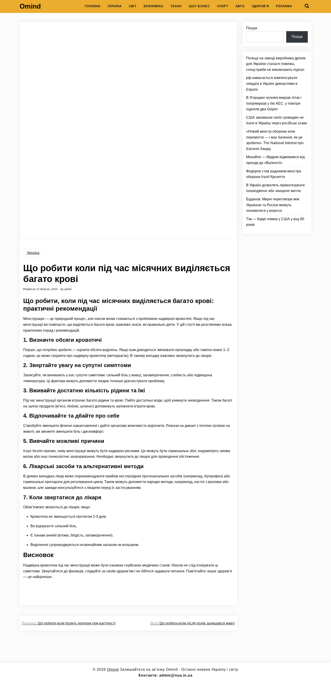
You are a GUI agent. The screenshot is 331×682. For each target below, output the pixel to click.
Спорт (222, 6)
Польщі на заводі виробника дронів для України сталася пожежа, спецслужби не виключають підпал (276, 64)
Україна (115, 6)
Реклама (284, 6)
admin (68, 289)
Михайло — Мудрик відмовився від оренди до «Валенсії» (275, 160)
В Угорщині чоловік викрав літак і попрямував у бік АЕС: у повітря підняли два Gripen (274, 103)
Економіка (153, 6)
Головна (92, 6)
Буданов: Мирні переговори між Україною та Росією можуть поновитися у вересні (272, 205)
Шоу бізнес (199, 6)
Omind (30, 6)
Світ (132, 6)
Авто (240, 6)
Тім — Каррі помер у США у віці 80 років (275, 222)
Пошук (251, 28)
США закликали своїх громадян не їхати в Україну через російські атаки (276, 120)
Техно (176, 6)
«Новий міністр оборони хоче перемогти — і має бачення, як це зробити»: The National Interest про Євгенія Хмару (275, 140)
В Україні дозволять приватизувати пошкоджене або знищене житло (275, 188)
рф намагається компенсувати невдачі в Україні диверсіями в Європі (271, 83)
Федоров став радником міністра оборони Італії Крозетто (273, 174)
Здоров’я (260, 6)
